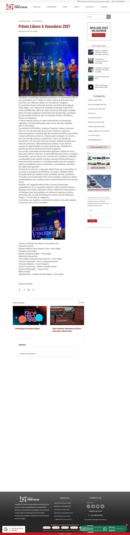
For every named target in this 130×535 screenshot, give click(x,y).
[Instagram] (88, 506)
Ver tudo (81, 302)
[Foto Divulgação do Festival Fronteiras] (30, 315)
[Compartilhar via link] (33, 290)
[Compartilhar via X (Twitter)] (24, 290)
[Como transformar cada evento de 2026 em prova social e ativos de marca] (67, 315)
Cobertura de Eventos (25, 284)
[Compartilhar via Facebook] (19, 290)
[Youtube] (98, 506)
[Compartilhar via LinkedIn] (29, 290)
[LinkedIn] (102, 506)
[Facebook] (93, 506)
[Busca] (108, 17)
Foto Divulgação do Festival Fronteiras (27, 328)
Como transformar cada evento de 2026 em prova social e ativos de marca (66, 329)
